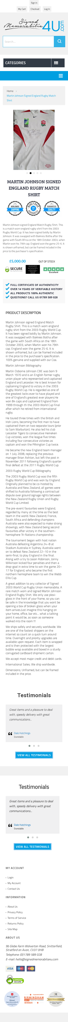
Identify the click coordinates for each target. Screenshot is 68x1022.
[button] (27, 173)
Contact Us (14, 889)
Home (10, 91)
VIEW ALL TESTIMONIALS (34, 755)
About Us (13, 906)
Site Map (12, 929)
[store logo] (34, 25)
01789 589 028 (48, 297)
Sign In (34, 3)
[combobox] (34, 41)
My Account (14, 883)
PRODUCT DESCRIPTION (23, 312)
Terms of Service (17, 918)
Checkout (35, 9)
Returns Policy (16, 923)
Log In (47, 9)
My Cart (22, 9)
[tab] (34, 313)
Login (11, 877)
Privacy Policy (15, 912)
